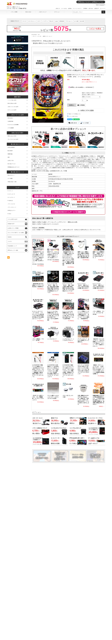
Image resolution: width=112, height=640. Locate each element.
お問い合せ (90, 8)
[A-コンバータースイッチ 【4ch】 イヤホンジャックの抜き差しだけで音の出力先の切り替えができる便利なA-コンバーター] (38, 304)
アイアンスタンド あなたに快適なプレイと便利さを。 (83, 340)
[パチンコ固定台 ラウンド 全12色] (38, 331)
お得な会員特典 (11, 147)
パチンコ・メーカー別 (36, 36)
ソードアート (45, 21)
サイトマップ (102, 8)
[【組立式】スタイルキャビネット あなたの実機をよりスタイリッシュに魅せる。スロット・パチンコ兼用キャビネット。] (98, 331)
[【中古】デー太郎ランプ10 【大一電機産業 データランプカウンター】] (38, 388)
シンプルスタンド (52, 339)
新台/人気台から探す (12, 103)
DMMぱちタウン (12, 210)
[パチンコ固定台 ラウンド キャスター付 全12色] (98, 304)
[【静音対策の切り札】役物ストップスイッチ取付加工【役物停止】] (38, 276)
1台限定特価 (10, 121)
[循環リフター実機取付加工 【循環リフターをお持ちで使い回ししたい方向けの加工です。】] (98, 244)
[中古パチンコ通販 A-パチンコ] (17, 4)
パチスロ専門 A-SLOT (12, 219)
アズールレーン (69, 21)
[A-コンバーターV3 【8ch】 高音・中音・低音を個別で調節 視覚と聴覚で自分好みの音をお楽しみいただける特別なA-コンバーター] (53, 276)
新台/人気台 (28, 12)
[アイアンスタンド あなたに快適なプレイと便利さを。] (83, 331)
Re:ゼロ (51, 21)
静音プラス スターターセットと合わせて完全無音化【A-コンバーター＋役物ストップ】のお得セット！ (53, 254)
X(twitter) (10, 237)
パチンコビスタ (11, 203)
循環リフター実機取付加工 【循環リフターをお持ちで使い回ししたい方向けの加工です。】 (98, 254)
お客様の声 (96, 8)
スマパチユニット (32, 21)
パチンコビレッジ (12, 207)
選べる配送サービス (60, 456)
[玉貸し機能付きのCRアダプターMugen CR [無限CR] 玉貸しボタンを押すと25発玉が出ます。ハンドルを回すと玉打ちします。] (83, 388)
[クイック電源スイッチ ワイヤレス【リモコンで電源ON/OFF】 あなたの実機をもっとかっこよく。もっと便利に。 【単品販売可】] (83, 304)
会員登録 (69, 8)
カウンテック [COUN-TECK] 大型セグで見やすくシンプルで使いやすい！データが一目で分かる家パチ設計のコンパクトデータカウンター (83, 369)
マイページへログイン (77, 8)
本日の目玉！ (11, 118)
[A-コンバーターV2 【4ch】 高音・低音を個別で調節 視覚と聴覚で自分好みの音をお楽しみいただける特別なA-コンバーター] (68, 276)
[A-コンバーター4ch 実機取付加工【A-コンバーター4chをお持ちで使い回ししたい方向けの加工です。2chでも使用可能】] (68, 304)
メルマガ (10, 241)
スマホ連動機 (11, 127)
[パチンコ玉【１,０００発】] (68, 388)
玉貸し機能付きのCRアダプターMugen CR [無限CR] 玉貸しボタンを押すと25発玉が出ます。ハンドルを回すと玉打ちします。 (83, 400)
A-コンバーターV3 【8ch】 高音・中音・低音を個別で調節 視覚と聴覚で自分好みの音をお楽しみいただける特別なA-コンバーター (53, 288)
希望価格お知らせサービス (13, 167)
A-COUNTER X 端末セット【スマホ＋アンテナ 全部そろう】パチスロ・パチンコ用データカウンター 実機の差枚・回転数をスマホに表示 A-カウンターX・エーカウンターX (68, 370)
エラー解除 (10, 178)
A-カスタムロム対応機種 (13, 124)
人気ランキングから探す (13, 106)
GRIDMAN (61, 21)
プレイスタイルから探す (13, 139)
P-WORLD (10, 200)
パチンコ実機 (14, 12)
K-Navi (9, 213)
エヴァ (39, 21)
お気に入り (58, 8)
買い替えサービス (11, 163)
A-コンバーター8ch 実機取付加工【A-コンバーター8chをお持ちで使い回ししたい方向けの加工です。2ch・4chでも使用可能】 (53, 316)
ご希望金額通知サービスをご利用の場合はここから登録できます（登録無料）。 (68, 212)
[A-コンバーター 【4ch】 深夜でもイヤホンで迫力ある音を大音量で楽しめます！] (98, 276)
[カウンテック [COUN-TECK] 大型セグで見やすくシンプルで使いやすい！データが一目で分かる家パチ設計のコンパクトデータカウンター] (83, 358)
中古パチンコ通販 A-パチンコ (13, 7)
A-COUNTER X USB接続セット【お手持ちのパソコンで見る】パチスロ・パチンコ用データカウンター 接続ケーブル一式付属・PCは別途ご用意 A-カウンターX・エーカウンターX (53, 370)
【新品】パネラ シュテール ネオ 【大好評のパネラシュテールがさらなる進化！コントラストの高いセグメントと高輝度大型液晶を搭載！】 (98, 369)
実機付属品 (10, 154)
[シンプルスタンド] (53, 331)
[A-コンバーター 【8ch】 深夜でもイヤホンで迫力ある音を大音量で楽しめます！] (83, 276)
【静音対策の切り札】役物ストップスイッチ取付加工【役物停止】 (38, 285)
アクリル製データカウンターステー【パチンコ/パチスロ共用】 (53, 397)
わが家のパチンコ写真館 (13, 228)
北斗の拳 (82, 21)
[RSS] (8, 258)
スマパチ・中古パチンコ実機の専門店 (16, 8)
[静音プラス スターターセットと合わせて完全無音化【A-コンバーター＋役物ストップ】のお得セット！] (53, 244)
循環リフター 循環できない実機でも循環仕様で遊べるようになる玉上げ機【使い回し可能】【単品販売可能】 (83, 254)
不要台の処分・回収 (12, 181)
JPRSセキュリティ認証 (13, 250)
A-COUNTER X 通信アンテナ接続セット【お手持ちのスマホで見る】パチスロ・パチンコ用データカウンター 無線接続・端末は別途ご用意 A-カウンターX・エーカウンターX (38, 370)
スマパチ (24, 21)
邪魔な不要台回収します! (95, 456)
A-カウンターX (11, 194)
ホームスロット (11, 197)
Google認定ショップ (12, 245)
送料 (9, 157)
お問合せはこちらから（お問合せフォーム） (91, 2)
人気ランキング (42, 12)
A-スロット (10, 190)
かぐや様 (76, 21)
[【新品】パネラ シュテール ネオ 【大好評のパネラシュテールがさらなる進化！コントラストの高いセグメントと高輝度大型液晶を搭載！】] (98, 358)
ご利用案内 (85, 8)
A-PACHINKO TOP (35, 34)
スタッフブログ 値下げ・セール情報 (16, 232)
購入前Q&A (10, 150)
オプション (57, 12)
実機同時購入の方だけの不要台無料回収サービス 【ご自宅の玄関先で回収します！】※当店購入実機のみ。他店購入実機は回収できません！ (98, 400)
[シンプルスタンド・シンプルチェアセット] (68, 331)
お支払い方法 (77, 456)
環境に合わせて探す (12, 136)
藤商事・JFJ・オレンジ (47, 36)
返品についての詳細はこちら (75, 113)
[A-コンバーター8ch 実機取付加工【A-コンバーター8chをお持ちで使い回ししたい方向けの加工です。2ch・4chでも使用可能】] (53, 304)
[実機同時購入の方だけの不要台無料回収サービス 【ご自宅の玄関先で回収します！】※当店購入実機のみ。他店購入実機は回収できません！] (98, 388)
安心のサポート (11, 175)
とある (56, 21)
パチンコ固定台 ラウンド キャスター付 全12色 (98, 313)
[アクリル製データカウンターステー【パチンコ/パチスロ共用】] (53, 388)
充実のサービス (42, 456)
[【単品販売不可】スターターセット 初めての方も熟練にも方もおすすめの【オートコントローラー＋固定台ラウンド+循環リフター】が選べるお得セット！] (38, 244)
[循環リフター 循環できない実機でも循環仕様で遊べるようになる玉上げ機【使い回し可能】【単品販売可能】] (83, 244)
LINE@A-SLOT (11, 223)
